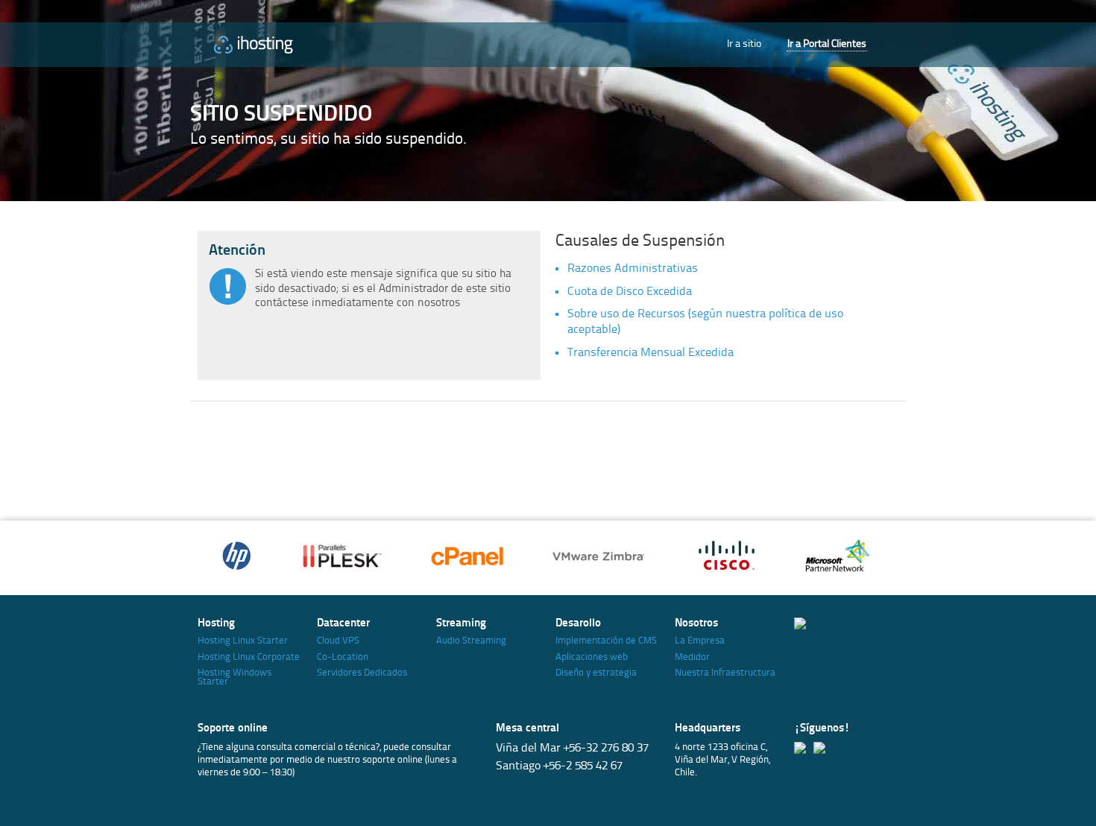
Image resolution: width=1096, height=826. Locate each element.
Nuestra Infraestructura (725, 673)
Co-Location (342, 657)
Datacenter (343, 623)
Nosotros (696, 623)
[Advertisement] (528, 457)
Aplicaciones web (591, 657)
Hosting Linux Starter (243, 641)
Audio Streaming (471, 641)
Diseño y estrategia (596, 673)
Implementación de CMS (606, 641)
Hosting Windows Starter (234, 677)
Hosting (216, 623)
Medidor (692, 657)
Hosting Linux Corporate (249, 657)
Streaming (461, 623)
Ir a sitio (744, 44)
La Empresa (700, 641)
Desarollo (578, 623)
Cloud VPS (338, 641)
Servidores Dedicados (362, 673)
